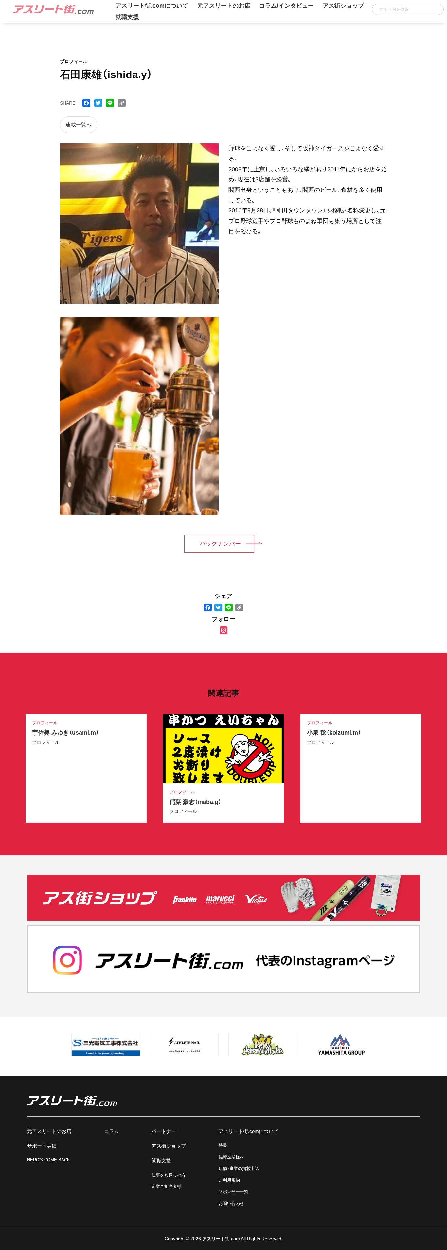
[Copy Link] (239, 608)
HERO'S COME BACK (48, 1160)
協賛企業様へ (231, 1157)
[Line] (229, 608)
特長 (223, 1145)
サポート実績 (42, 1146)
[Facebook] (208, 608)
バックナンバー (220, 544)
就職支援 (127, 17)
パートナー (164, 1131)
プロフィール (46, 742)
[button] (436, 9)
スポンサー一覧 (233, 1191)
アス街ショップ (169, 1146)
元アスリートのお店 (49, 1131)
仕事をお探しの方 (169, 1175)
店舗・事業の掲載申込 (239, 1168)
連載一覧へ (78, 124)
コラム (111, 1131)
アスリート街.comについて (248, 1131)
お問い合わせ (231, 1203)
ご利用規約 (229, 1180)
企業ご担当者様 (166, 1186)
